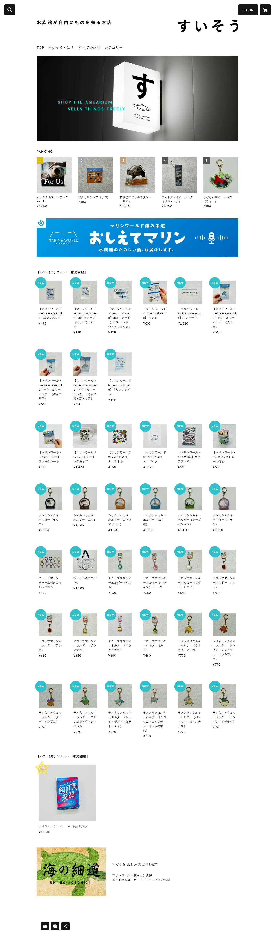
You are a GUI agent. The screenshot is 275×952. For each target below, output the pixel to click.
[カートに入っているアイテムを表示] (265, 9)
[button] (248, 9)
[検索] (9, 9)
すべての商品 (89, 47)
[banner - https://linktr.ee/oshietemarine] (137, 237)
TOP (40, 47)
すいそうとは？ (61, 47)
